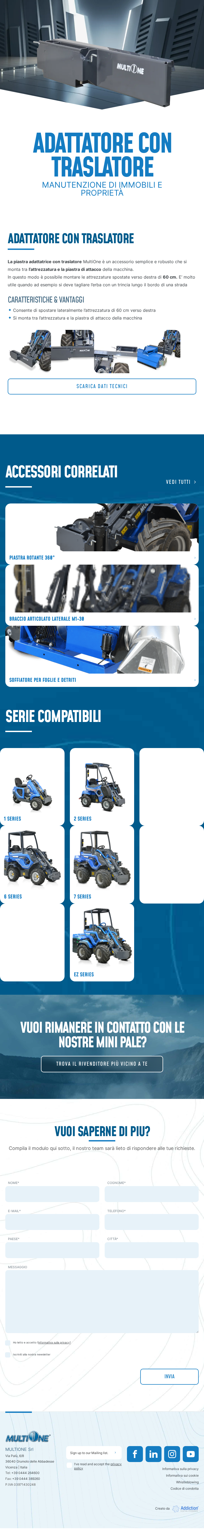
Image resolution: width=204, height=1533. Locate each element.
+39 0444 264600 (25, 1473)
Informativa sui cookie (182, 1475)
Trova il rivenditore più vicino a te (102, 1064)
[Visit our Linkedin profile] (154, 1454)
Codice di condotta (185, 1488)
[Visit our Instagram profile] (172, 1454)
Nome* (13, 1183)
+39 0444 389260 (26, 1479)
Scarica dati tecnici (102, 386)
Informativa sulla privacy (180, 1469)
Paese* (13, 1239)
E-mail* (14, 1211)
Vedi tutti (178, 482)
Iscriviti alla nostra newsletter (31, 1354)
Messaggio (17, 1267)
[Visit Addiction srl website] (184, 1509)
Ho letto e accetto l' (42, 1342)
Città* (112, 1239)
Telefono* (116, 1211)
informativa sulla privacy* (54, 1342)
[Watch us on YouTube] (191, 1454)
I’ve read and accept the (98, 1466)
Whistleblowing (187, 1482)
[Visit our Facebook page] (135, 1454)
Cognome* (116, 1183)
